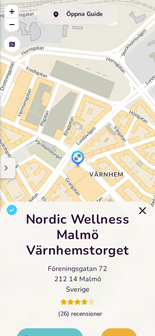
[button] (78, 159)
